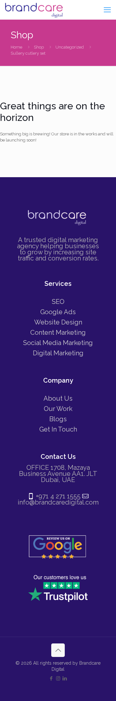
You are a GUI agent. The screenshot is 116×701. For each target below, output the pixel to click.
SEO (58, 301)
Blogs (58, 419)
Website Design (58, 322)
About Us (58, 398)
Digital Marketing (58, 353)
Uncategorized (69, 47)
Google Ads (58, 312)
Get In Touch (58, 429)
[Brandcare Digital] (34, 10)
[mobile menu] (107, 9)
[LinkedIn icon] (65, 678)
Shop (39, 47)
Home (16, 47)
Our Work (58, 409)
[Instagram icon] (58, 678)
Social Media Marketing (58, 343)
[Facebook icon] (51, 678)
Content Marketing (58, 332)
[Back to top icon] (58, 650)
